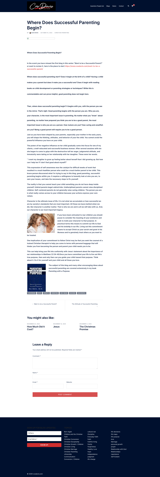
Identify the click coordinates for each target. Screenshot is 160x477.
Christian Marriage (70, 449)
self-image (63, 293)
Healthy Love (92, 449)
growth (46, 293)
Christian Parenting (62, 32)
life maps (114, 434)
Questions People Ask (97, 6)
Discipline (91, 434)
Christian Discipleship (71, 442)
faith (39, 293)
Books (114, 6)
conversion (31, 293)
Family (90, 444)
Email (35, 382)
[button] (128, 6)
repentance (115, 454)
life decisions (115, 432)
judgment (91, 457)
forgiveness (92, 447)
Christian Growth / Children (73, 444)
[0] (132, 6)
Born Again (68, 432)
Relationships (115, 452)
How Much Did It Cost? (36, 328)
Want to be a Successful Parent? (45, 304)
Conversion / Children (71, 459)
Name (35, 373)
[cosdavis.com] (41, 6)
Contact (121, 6)
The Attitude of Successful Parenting (85, 304)
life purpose (115, 437)
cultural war (92, 432)
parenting (54, 293)
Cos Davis (34, 32)
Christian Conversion (71, 439)
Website (69, 382)
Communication (69, 457)
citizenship (68, 454)
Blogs (108, 6)
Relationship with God (118, 449)
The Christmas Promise (87, 328)
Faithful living (92, 442)
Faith (89, 439)
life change (91, 459)
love (112, 439)
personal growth (116, 444)
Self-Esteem (115, 457)
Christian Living (69, 447)
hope (89, 452)
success (72, 293)
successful (81, 293)
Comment (37, 356)
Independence (92, 454)
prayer (113, 447)
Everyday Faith (93, 437)
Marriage (114, 442)
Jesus (56, 326)
